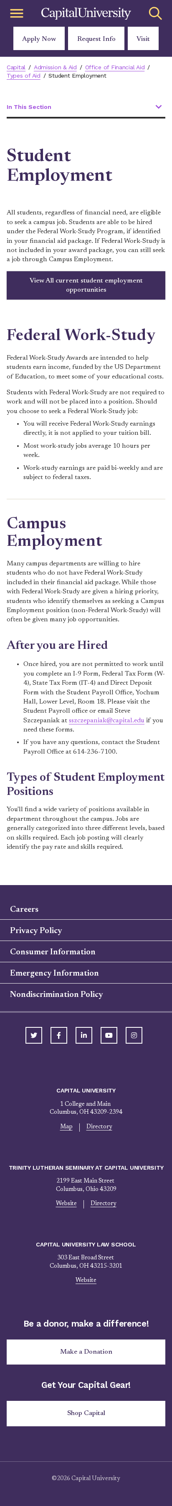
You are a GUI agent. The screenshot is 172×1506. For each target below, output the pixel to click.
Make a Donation (86, 1352)
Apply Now (39, 39)
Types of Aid (23, 75)
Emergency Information (54, 973)
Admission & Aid (55, 67)
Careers (24, 910)
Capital (16, 67)
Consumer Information (53, 952)
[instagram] (134, 1035)
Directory (99, 1127)
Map (66, 1127)
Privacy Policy (36, 931)
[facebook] (59, 1035)
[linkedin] (84, 1035)
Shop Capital (86, 1413)
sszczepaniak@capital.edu (106, 720)
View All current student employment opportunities (86, 285)
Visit (143, 39)
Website (66, 1204)
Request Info (96, 39)
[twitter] (33, 1035)
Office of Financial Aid (115, 67)
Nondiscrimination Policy (56, 995)
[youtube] (109, 1035)
